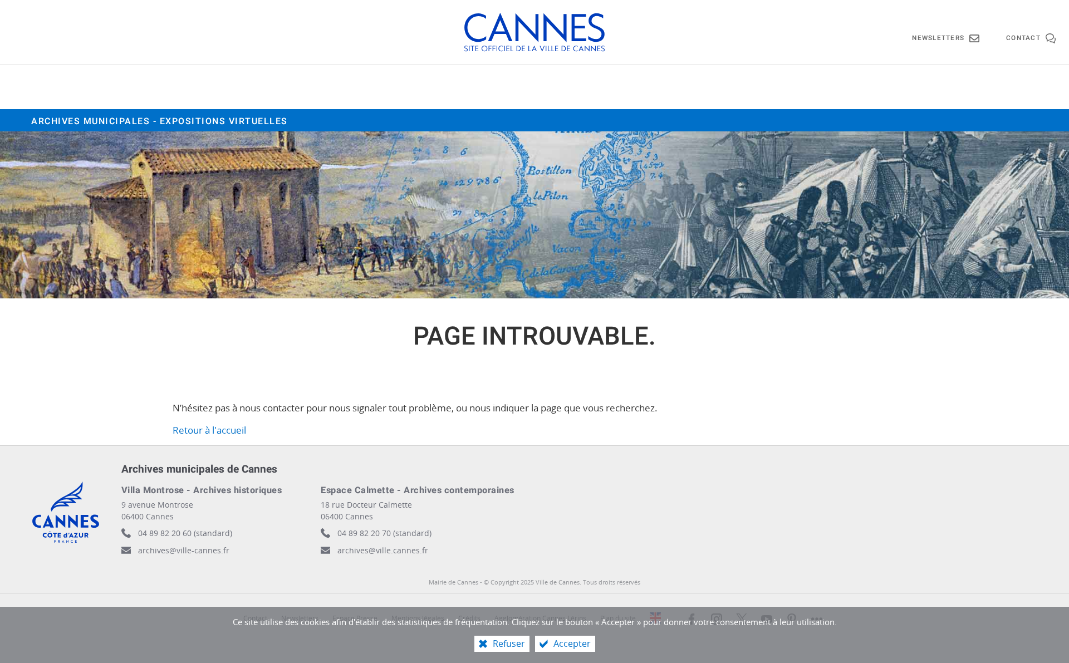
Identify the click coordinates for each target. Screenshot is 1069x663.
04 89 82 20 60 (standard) (185, 533)
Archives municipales (159, 121)
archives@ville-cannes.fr (183, 550)
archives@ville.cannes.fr (382, 550)
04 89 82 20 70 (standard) (384, 533)
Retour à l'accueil (209, 430)
